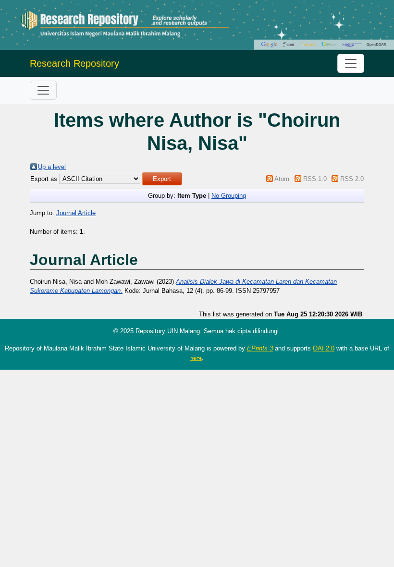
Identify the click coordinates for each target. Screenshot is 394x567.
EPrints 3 (260, 348)
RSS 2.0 (352, 178)
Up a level (52, 166)
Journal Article (76, 213)
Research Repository (74, 63)
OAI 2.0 (323, 348)
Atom (281, 178)
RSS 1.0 (315, 178)
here (196, 358)
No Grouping (228, 195)
